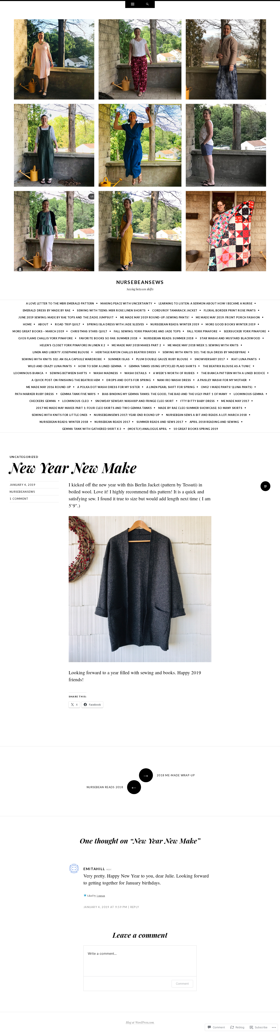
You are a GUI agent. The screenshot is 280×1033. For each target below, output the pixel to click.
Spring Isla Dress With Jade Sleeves (115, 324)
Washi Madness (105, 373)
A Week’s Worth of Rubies (174, 373)
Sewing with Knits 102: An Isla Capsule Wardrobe (62, 359)
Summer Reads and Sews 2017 (160, 421)
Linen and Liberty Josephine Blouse (61, 352)
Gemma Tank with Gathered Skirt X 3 (91, 428)
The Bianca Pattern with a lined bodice (233, 373)
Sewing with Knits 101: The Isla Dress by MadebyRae (204, 352)
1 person (101, 895)
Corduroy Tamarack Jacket (174, 310)
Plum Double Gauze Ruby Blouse (162, 359)
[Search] (147, 4)
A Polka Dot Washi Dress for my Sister (108, 387)
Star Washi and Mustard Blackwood (230, 338)
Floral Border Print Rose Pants (230, 310)
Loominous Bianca (28, 373)
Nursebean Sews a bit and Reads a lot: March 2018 (206, 415)
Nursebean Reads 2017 (112, 421)
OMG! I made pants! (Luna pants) (226, 387)
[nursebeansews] (140, 146)
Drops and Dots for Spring (128, 380)
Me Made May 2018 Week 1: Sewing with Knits (203, 345)
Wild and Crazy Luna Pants (50, 366)
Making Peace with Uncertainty (126, 303)
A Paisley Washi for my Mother (222, 380)
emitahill (94, 869)
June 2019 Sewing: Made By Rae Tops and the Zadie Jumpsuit (66, 317)
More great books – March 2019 (38, 331)
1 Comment (19, 498)
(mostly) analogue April (147, 428)
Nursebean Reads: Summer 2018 (168, 338)
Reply (134, 907)
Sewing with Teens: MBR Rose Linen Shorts (111, 310)
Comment (182, 983)
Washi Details (135, 373)
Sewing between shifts (68, 373)
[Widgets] (132, 4)
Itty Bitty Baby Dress (197, 401)
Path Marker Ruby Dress (34, 394)
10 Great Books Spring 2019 (195, 428)
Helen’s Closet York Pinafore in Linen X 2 (72, 345)
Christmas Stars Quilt (89, 331)
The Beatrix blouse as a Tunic (227, 366)
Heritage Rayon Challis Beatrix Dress (126, 352)
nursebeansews (140, 282)
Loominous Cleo (75, 401)
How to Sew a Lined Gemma (100, 366)
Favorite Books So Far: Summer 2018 (108, 338)
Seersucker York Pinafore (245, 331)
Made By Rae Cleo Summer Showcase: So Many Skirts (200, 408)
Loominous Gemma (249, 394)
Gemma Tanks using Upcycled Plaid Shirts (162, 366)
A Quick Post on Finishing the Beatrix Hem (66, 380)
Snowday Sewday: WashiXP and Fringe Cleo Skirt (134, 401)
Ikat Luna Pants (244, 359)
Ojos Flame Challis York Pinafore (45, 338)
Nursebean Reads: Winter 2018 (64, 421)
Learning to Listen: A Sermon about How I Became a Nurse (206, 303)
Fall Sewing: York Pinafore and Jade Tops (147, 331)
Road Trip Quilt (68, 324)
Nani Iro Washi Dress (174, 380)
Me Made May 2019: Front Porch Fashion (228, 317)
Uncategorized (24, 457)
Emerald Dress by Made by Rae (47, 310)
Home (27, 324)
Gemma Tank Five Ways (78, 394)
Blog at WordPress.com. (140, 1022)
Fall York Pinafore (202, 331)
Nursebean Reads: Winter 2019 (174, 324)
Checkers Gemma (42, 401)
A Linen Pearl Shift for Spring (170, 387)
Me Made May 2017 (235, 401)
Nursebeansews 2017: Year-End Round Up (126, 415)
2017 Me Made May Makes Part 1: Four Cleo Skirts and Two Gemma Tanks (94, 408)
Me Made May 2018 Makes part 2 (136, 345)
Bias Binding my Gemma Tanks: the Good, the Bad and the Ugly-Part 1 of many (164, 394)
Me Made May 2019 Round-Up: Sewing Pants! (154, 317)
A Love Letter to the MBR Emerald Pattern (60, 303)
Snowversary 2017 (210, 359)
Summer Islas (119, 359)
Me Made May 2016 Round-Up (48, 387)
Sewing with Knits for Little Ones (60, 415)
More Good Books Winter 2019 (231, 324)
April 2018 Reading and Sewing (214, 421)
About (43, 324)
